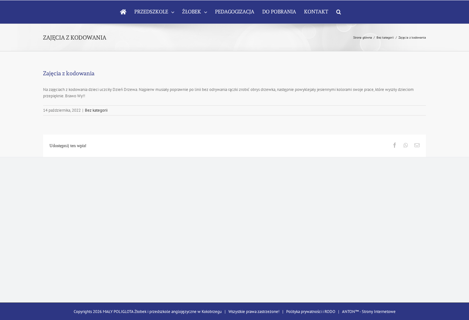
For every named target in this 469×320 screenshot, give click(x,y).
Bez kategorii (96, 110)
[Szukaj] (338, 11)
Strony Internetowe (379, 311)
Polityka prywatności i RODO (310, 311)
